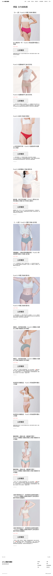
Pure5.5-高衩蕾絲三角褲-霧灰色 (22, 169)
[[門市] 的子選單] (50, 1)
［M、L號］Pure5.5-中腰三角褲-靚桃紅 (24, 12)
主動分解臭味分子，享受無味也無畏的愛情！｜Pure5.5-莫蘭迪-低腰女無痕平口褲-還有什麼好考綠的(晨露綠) (26, 496)
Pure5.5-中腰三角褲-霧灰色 (21, 275)
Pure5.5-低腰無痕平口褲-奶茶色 (22, 64)
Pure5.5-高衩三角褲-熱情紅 (21, 116)
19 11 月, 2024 (15, 56)
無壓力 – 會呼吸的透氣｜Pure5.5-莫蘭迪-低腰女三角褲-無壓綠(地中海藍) (26, 327)
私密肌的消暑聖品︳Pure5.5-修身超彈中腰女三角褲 (26, 383)
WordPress (48, 573)
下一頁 (49, 556)
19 (4, 556)
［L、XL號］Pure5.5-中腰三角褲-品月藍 (25, 222)
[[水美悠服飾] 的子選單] (43, 1)
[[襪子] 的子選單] (26, 1)
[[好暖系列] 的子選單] (38, 1)
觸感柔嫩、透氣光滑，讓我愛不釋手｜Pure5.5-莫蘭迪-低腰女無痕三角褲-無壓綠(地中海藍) (26, 438)
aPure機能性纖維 (5, 1)
